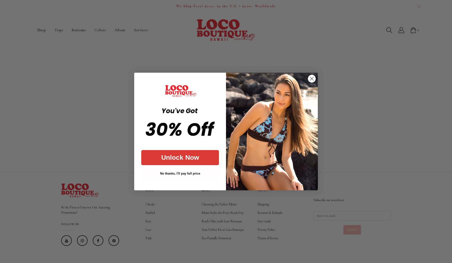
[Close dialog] (312, 79)
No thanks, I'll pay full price (180, 173)
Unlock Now (180, 157)
